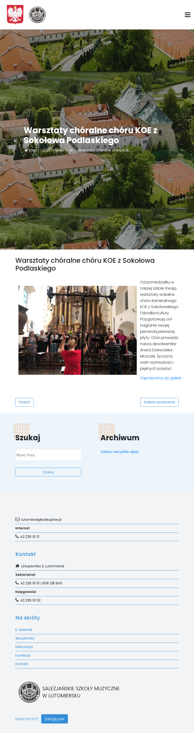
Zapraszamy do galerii (160, 378)
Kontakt (21, 664)
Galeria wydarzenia (159, 402)
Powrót (24, 402)
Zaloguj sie (54, 719)
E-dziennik (23, 629)
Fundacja (23, 655)
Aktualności (24, 638)
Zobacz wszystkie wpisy (120, 451)
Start (33, 150)
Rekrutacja (24, 646)
